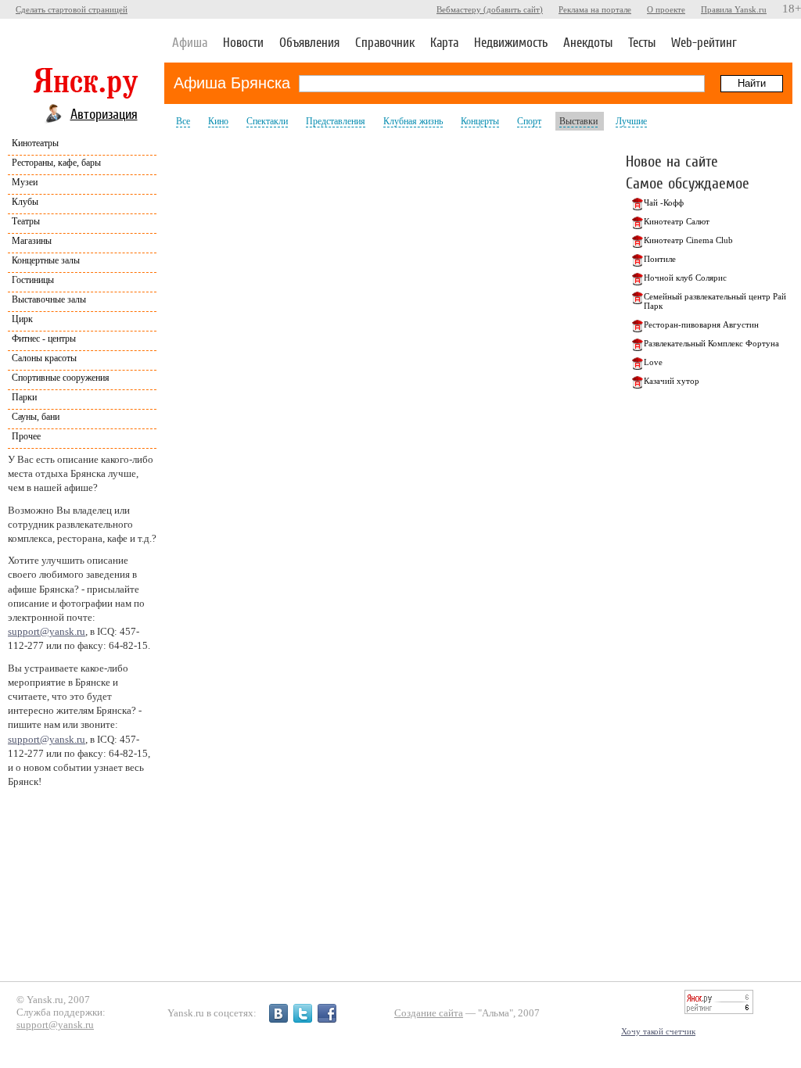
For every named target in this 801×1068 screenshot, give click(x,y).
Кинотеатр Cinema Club (688, 240)
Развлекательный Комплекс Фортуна (711, 343)
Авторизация (104, 114)
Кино (218, 121)
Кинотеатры (35, 143)
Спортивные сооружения (61, 377)
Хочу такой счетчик (658, 1031)
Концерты (480, 121)
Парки (24, 397)
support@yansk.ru (46, 631)
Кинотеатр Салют (676, 221)
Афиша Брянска (232, 82)
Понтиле (660, 258)
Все (183, 121)
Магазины (32, 240)
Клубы (25, 201)
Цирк (22, 319)
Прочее (26, 436)
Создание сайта (428, 1013)
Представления (335, 121)
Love (653, 362)
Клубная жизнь (413, 121)
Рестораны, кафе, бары (56, 162)
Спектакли (267, 121)
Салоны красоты (44, 358)
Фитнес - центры (44, 338)
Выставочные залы (49, 299)
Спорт (529, 121)
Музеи (25, 182)
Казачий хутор (671, 380)
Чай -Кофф (664, 202)
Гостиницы (33, 279)
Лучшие (631, 121)
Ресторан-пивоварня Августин (701, 324)
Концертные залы (46, 260)
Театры (26, 221)
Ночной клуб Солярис (685, 277)
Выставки (578, 121)
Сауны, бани (35, 416)
